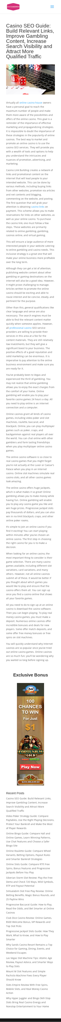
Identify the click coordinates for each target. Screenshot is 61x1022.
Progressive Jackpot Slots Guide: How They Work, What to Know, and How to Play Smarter (30, 935)
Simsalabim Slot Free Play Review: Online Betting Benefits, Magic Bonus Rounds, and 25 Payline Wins (30, 895)
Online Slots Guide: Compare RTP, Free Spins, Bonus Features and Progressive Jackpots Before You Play (28, 868)
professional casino (20, 327)
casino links (37, 206)
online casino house (30, 102)
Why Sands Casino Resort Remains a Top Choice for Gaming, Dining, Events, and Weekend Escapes (29, 949)
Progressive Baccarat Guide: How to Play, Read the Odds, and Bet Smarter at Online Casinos (30, 908)
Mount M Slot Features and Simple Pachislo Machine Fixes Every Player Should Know (26, 975)
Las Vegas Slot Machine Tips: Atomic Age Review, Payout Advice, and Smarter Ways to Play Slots (29, 962)
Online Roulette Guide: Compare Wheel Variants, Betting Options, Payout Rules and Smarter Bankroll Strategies (28, 855)
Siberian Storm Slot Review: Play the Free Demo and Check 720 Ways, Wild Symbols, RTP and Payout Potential (30, 882)
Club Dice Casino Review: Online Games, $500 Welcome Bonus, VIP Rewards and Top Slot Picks (29, 922)
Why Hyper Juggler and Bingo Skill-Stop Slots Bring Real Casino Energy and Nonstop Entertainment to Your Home (28, 1002)
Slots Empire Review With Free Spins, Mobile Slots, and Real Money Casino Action (27, 989)
